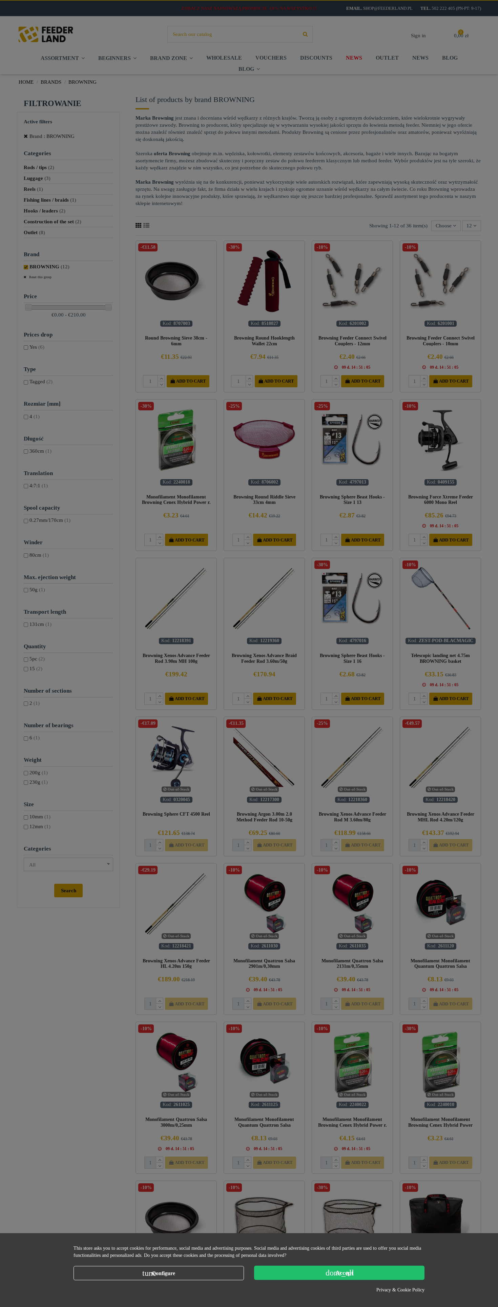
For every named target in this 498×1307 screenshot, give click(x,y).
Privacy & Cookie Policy (400, 1289)
